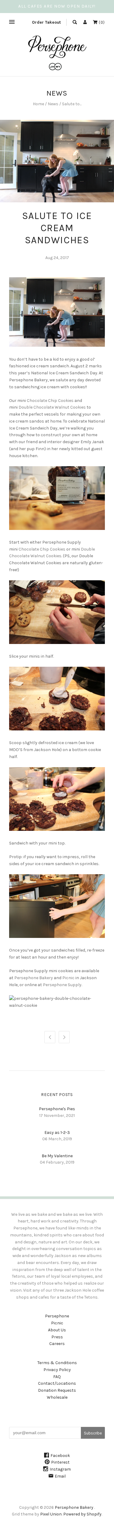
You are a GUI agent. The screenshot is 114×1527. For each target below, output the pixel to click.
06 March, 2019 (57, 1138)
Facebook (60, 1455)
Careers (57, 1343)
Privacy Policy (57, 1369)
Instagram (60, 1469)
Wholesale (57, 1397)
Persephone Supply (62, 984)
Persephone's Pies (57, 1108)
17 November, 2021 (57, 1115)
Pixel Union (51, 1514)
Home (38, 103)
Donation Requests (57, 1390)
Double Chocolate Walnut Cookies (52, 407)
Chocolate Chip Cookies (50, 400)
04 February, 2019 (57, 1162)
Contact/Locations (57, 1383)
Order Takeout (46, 22)
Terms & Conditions (57, 1362)
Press (57, 1337)
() (101, 22)
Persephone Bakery (33, 977)
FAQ (57, 1376)
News (53, 103)
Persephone (57, 1316)
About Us (57, 1330)
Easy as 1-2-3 (57, 1132)
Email (60, 1476)
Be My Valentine (57, 1155)
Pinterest (60, 1462)
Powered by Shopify (82, 1514)
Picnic (68, 977)
